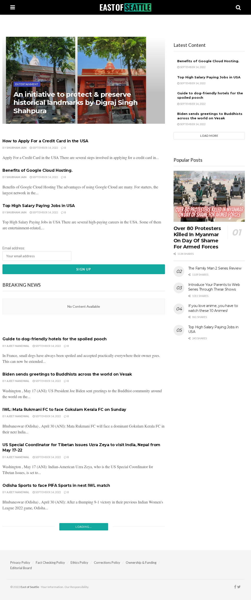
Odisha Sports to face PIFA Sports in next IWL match (56, 485)
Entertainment (26, 84)
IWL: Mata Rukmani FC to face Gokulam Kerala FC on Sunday (64, 409)
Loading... (83, 526)
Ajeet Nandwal (18, 345)
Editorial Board (21, 568)
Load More (209, 135)
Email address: (13, 248)
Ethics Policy (79, 562)
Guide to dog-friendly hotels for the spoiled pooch (54, 339)
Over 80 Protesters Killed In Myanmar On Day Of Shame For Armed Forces (197, 237)
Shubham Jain (28, 120)
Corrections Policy (107, 562)
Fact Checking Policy (50, 562)
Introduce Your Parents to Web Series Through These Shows (214, 287)
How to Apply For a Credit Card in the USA (45, 141)
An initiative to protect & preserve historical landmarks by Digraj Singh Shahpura (75, 102)
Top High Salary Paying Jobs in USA (38, 205)
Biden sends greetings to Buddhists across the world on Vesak (67, 374)
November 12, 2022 (56, 120)
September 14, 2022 (45, 147)
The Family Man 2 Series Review (214, 268)
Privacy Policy (20, 562)
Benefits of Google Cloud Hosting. (37, 170)
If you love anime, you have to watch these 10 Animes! (213, 308)
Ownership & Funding (141, 562)
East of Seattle (30, 587)
